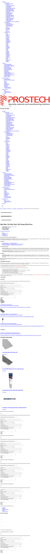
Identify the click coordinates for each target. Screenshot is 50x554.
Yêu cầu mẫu (8, 231)
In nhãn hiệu (8, 17)
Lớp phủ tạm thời (7, 75)
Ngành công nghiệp (5, 509)
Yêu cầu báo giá (2, 231)
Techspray (7, 40)
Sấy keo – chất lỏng (7, 76)
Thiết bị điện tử (8, 23)
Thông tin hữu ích (5, 235)
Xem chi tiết (4, 354)
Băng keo (7, 4)
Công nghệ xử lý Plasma (10, 15)
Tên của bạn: (2, 443)
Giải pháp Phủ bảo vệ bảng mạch (9, 65)
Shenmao (7, 53)
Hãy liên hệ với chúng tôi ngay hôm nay (39, 274)
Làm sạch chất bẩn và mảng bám (9, 74)
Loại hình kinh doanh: (3, 426)
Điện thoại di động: (3, 445)
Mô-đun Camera (6, 84)
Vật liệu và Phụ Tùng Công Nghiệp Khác (12, 21)
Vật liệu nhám (8, 20)
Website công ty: (3, 449)
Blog (5, 90)
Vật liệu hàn (8, 11)
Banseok (7, 48)
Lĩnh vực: (2, 447)
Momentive (8, 34)
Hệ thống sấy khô (9, 14)
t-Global (7, 50)
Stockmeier (8, 55)
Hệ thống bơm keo (9, 13)
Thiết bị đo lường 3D (9, 19)
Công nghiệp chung (9, 25)
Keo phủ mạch (8, 7)
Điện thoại (7, 29)
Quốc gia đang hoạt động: (4, 293)
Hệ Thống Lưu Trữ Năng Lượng (9, 189)
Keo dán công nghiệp (7, 64)
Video (5, 93)
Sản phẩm (3, 507)
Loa (5, 80)
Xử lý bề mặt (6, 71)
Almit (7, 159)
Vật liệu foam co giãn (9, 12)
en (2, 205)
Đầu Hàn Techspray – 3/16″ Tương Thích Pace (9, 243)
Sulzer (7, 143)
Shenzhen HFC (8, 41)
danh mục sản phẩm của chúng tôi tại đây (19, 266)
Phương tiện (6, 85)
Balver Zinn (8, 57)
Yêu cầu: (1, 297)
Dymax (7, 43)
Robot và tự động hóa (9, 18)
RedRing (7, 52)
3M (6, 33)
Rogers (7, 45)
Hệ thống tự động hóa (7, 73)
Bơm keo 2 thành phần (7, 67)
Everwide (7, 51)
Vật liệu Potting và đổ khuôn (10, 8)
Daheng (7, 60)
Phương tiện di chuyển (9, 24)
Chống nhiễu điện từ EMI (10, 10)
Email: (1, 444)
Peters (7, 167)
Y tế (7, 26)
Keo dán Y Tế (6, 83)
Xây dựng (5, 86)
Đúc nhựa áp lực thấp (9, 118)
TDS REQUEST (3, 277)
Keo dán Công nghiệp (9, 3)
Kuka (7, 168)
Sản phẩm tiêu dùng (9, 135)
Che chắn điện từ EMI (7, 68)
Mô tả (3, 232)
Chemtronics (8, 151)
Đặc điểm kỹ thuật (5, 233)
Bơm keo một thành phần (8, 69)
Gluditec (7, 38)
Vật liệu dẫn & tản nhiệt (10, 119)
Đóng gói (7, 31)
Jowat (7, 44)
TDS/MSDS (4, 234)
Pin (6, 30)
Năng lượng (8, 28)
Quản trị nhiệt (6, 70)
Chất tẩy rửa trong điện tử (10, 127)
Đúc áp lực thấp (6, 66)
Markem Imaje (8, 59)
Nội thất (5, 81)
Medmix (7, 61)
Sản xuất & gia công (7, 87)
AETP (7, 49)
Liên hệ (3, 94)
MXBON (7, 46)
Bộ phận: (1, 446)
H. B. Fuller (8, 36)
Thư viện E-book (7, 91)
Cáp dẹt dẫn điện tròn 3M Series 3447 (10, 352)
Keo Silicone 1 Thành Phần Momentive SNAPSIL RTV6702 (14, 407)
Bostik (7, 35)
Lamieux (7, 56)
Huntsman (7, 39)
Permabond (8, 47)
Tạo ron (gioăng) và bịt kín (10, 5)
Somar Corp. (8, 54)
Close (1, 433)
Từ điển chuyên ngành (7, 92)
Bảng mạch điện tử (7, 72)
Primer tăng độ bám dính (10, 16)
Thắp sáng (7, 27)
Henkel (7, 42)
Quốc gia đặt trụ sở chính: (4, 450)
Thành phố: (2, 294)
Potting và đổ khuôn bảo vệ (8, 174)
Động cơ (5, 82)
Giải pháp (3, 508)
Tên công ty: (2, 448)
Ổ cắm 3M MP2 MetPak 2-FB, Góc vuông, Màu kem (13, 368)
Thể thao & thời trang (7, 197)
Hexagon (7, 37)
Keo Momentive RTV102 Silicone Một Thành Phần (12, 390)
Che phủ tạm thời (9, 6)
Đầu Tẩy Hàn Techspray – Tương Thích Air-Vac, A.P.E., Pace (12, 244)
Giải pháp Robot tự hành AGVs (9, 182)
